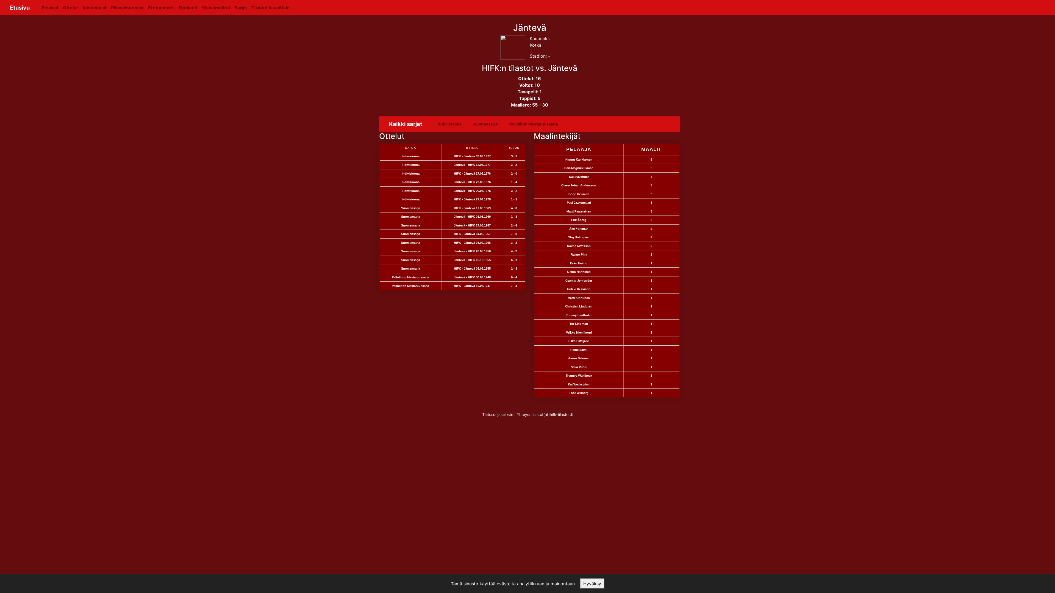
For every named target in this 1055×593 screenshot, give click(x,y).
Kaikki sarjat (405, 124)
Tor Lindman (579, 323)
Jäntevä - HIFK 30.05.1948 (472, 277)
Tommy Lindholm (579, 315)
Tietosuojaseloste (497, 414)
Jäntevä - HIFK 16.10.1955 (472, 260)
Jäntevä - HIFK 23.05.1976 (472, 182)
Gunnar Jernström (578, 280)
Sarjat (241, 7)
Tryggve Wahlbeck (579, 375)
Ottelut (70, 7)
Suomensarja (485, 124)
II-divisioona (450, 124)
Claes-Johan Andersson (578, 185)
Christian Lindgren (578, 306)
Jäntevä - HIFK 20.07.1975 (472, 190)
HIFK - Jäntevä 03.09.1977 (472, 156)
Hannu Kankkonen (578, 159)
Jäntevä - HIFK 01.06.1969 (472, 216)
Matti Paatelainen (579, 211)
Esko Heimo (578, 263)
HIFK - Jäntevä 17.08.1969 (472, 208)
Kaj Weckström (579, 384)
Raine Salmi (578, 349)
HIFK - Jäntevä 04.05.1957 (472, 234)
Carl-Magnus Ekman (578, 168)
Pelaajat (50, 7)
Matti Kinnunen (579, 298)
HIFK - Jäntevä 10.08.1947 (472, 285)
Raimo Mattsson (579, 246)
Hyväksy (592, 583)
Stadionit (187, 7)
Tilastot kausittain (270, 7)
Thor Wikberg (578, 393)
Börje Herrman (578, 194)
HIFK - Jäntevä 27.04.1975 (472, 199)
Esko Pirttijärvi (578, 341)
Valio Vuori (579, 367)
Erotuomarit (161, 7)
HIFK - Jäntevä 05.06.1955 (472, 268)
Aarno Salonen (579, 358)
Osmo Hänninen (579, 271)
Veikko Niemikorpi (579, 332)
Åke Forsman (578, 228)
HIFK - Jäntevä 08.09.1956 (472, 242)
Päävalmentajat (127, 7)
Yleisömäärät (216, 7)
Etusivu (20, 7)
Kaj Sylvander (579, 176)
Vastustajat (94, 7)
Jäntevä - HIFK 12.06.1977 (472, 164)
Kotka (536, 45)
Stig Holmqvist (579, 237)
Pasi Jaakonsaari (579, 202)
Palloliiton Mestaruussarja (533, 124)
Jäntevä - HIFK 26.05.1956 (472, 251)
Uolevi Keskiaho (578, 289)
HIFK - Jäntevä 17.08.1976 (472, 173)
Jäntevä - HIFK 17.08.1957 (472, 225)
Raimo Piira (579, 254)
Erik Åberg (578, 220)
